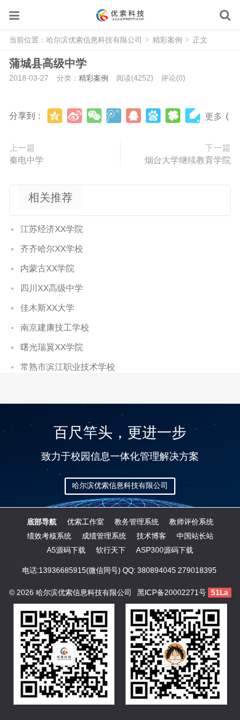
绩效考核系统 (49, 536)
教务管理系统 (136, 522)
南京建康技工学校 (54, 327)
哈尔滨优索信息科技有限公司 (120, 15)
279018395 (197, 570)
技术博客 (151, 536)
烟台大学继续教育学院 (188, 160)
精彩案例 (167, 40)
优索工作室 (85, 522)
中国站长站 (195, 536)
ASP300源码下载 (164, 550)
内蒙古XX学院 (47, 268)
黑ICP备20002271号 (171, 592)
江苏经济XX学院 (51, 229)
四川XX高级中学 (51, 288)
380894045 (156, 570)
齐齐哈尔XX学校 (51, 249)
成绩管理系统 (104, 536)
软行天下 (111, 550)
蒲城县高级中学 (48, 63)
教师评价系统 (191, 522)
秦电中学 (26, 160)
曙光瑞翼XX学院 (51, 347)
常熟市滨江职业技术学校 (67, 367)
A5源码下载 (66, 550)
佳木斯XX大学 (47, 308)
